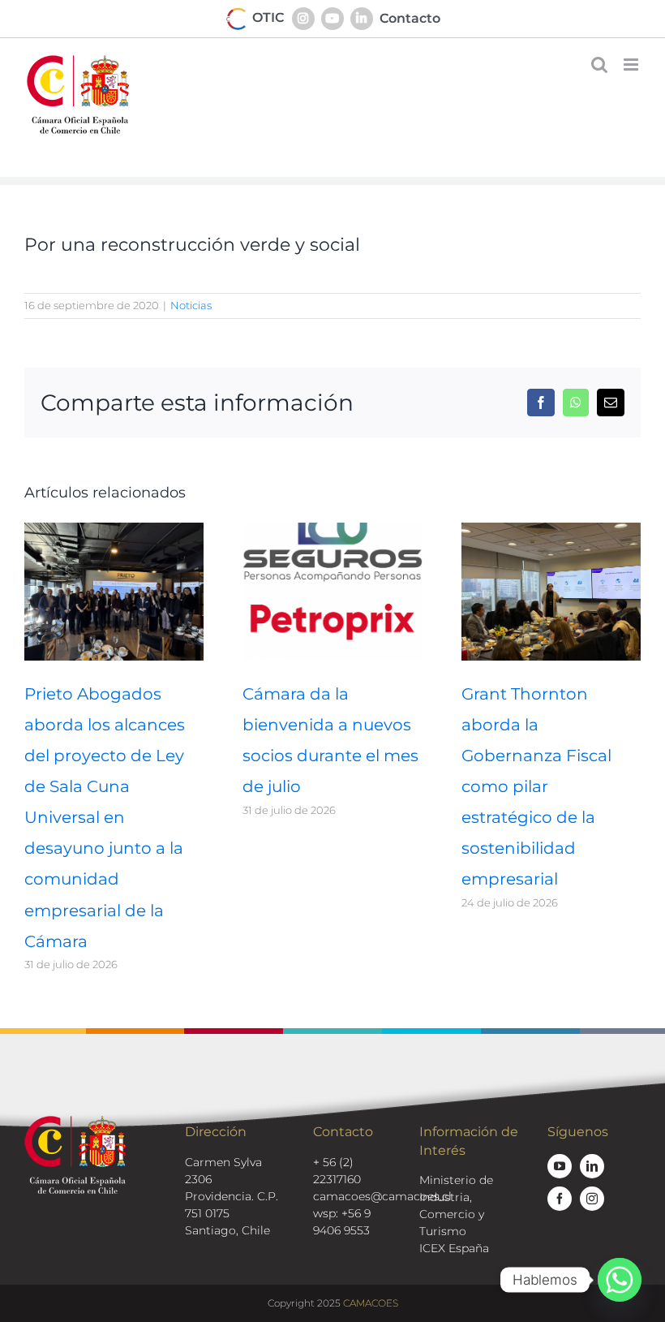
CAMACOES (370, 1303)
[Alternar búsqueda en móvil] (599, 64)
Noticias (191, 305)
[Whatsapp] (619, 1280)
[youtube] (559, 1166)
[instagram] (592, 1198)
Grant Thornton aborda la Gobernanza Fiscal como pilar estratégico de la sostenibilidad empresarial (536, 786)
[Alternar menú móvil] (632, 64)
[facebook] (559, 1198)
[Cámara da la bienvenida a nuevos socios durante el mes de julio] (332, 530)
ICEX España (454, 1248)
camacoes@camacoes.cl (382, 1196)
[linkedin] (592, 1166)
